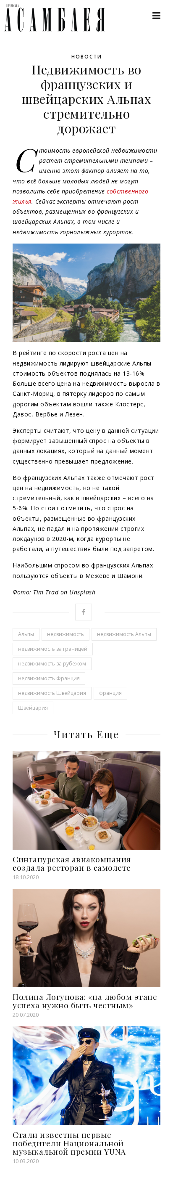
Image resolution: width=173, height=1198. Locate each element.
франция (110, 693)
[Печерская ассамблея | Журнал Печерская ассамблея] (50, 18)
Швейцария (33, 707)
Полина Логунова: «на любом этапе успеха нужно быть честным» (85, 1000)
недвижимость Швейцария (52, 693)
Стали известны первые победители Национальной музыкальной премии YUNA (69, 1143)
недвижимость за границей (52, 648)
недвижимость (65, 634)
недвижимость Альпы (124, 634)
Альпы (26, 634)
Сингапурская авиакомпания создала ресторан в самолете (72, 863)
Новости (86, 56)
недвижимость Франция (49, 678)
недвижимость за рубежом (52, 663)
